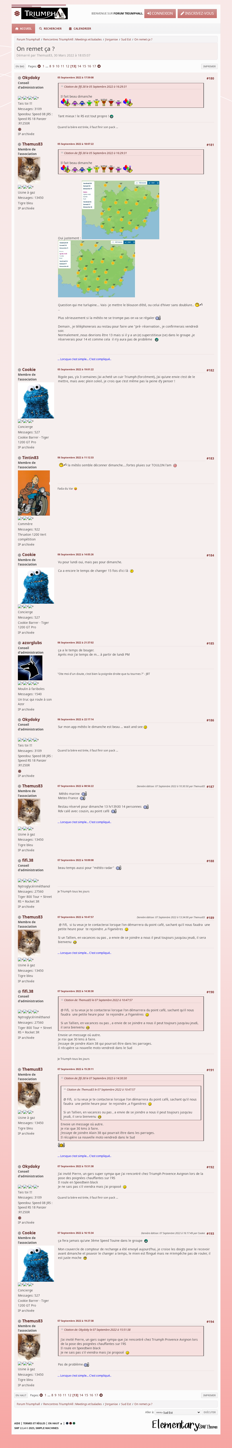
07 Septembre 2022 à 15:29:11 (76, 1069)
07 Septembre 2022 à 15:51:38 (76, 1166)
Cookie (29, 369)
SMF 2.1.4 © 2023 (24, 1428)
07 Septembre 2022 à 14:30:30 (76, 991)
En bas (20, 66)
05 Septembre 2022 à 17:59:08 (76, 77)
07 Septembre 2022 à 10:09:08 (76, 860)
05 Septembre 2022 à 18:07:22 (76, 144)
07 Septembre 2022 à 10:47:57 (76, 917)
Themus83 (32, 144)
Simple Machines (47, 1428)
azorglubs (32, 642)
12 (67, 66)
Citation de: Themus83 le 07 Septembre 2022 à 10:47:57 (98, 1000)
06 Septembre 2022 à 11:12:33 (76, 457)
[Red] (70, 1423)
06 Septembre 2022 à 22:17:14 (76, 719)
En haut (21, 1395)
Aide (17, 1423)
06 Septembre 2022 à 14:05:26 (76, 554)
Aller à (149, 1412)
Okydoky (31, 77)
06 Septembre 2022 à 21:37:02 (76, 642)
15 (84, 66)
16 (89, 66)
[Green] (74, 1423)
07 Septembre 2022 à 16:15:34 (76, 1232)
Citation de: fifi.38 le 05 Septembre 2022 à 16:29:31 (95, 87)
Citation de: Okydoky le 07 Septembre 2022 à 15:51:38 (97, 1330)
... (47, 66)
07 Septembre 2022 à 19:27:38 (76, 1320)
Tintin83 (30, 457)
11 (62, 66)
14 (79, 66)
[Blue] (67, 1423)
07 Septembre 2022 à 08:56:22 (76, 786)
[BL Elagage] (20, 128)
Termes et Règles (34, 1423)
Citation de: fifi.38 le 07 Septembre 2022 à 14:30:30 (95, 1078)
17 (94, 66)
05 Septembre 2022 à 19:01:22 (76, 369)
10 (57, 66)
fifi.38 (27, 860)
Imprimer (209, 66)
